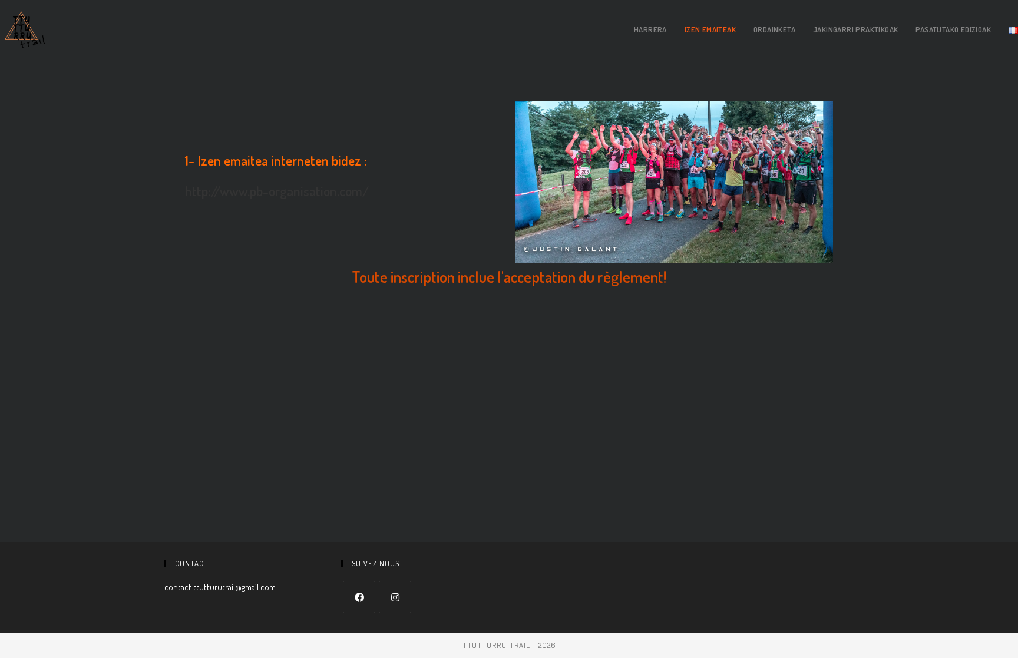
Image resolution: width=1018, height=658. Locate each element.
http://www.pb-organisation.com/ (277, 190)
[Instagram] (395, 597)
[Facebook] (359, 597)
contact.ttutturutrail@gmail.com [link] (220, 587)
